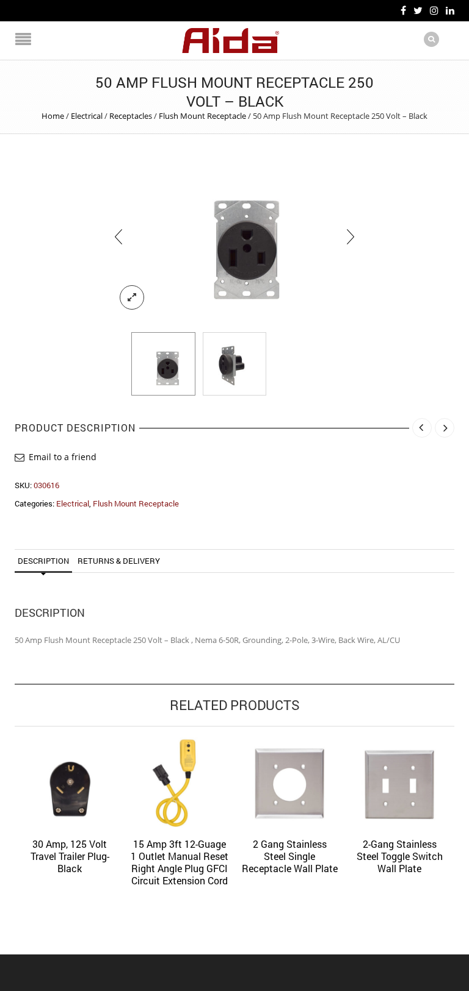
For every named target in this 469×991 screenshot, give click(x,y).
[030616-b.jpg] (235, 364)
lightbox (132, 297)
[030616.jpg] (234, 236)
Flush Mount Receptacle (202, 115)
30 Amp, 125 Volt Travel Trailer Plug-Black (70, 856)
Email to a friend (62, 457)
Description (43, 560)
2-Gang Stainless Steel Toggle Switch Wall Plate (400, 856)
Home (53, 115)
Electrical (87, 115)
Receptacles (130, 115)
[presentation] (118, 236)
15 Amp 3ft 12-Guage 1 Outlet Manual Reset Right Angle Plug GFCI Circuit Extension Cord (179, 862)
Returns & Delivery (119, 560)
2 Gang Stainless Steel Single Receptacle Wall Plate (290, 856)
